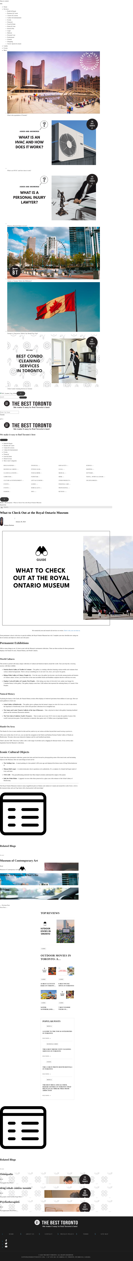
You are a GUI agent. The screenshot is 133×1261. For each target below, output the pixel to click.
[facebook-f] (6, 1241)
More (5, 50)
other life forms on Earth (62, 704)
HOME (11, 1234)
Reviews (6, 9)
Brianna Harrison (9, 525)
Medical (61, 473)
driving (4, 889)
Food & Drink (8, 456)
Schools (89, 465)
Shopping (89, 469)
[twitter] (6, 1244)
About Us (30, 1234)
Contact (48, 1234)
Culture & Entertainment (11, 450)
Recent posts (8, 502)
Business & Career (9, 445)
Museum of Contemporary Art (19, 860)
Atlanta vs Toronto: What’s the (19, 875)
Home (5, 7)
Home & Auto (8, 458)
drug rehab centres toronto (15, 1188)
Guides (6, 46)
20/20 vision (52, 716)
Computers (7, 476)
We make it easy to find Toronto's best (17, 434)
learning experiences (66, 731)
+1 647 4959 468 (51, 1257)
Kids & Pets (62, 465)
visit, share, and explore (52, 671)
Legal (61, 469)
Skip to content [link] (4, 1)
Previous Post (5, 905)
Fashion (6, 491)
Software (89, 473)
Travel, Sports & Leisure (94, 476)
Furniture (34, 476)
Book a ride (72, 786)
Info (32, 491)
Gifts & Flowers (36, 480)
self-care (17, 735)
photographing (49, 757)
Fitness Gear (35, 469)
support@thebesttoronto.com (33, 1257)
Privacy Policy (67, 1234)
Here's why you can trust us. (72, 630)
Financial (6, 454)
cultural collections (15, 635)
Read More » (12, 869)
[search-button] (23, 397)
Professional (63, 488)
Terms (85, 1234)
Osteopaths (6, 1174)
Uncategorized (91, 480)
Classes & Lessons (9, 448)
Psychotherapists (10, 1201)
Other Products (64, 480)
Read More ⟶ (47, 1038)
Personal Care (64, 484)
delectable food (55, 681)
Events (6, 48)
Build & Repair (8, 443)
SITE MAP (104, 1234)
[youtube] (6, 1247)
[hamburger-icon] (4, 440)
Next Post (3, 907)
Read (1, 866)
